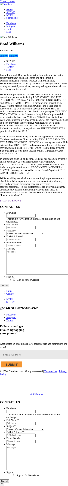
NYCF (9, 15)
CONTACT (12, 18)
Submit (4, 285)
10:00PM (13, 55)
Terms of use (50, 371)
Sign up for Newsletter (27, 279)
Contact (10, 293)
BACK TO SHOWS (10, 200)
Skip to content (7, 1)
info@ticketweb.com (37, 394)
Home (9, 9)
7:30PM (4, 55)
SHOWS (10, 12)
